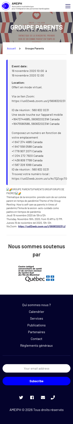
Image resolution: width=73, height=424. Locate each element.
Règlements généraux (36, 345)
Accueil (11, 48)
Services (36, 318)
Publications (36, 325)
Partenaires (36, 332)
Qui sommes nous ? (36, 305)
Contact (36, 339)
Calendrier (36, 312)
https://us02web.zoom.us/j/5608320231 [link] (42, 226)
